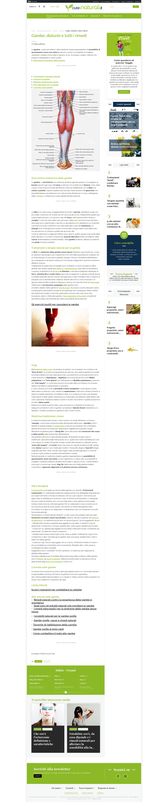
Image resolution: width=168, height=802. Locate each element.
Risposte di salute (111, 16)
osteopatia (37, 490)
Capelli (82, 676)
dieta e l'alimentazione (67, 269)
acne (47, 437)
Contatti (69, 788)
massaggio (94, 282)
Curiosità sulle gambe (43, 88)
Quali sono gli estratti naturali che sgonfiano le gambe (64, 605)
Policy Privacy (87, 793)
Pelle (82, 680)
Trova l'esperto (78, 16)
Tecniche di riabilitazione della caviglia (55, 624)
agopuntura (59, 426)
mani (76, 220)
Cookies (100, 793)
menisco (40, 196)
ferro (57, 271)
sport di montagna (54, 562)
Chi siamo (55, 788)
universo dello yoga (43, 369)
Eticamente (115, 1)
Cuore (82, 683)
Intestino (58, 683)
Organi (46, 661)
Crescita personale (127, 1)
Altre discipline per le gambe (46, 85)
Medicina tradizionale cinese (45, 82)
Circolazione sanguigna (38, 676)
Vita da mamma (105, 1)
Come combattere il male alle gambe (54, 633)
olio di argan (64, 288)
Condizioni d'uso (71, 793)
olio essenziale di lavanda (74, 296)
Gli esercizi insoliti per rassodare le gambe (55, 304)
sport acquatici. (54, 559)
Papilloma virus (35, 680)
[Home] (84, 8)
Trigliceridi (33, 683)
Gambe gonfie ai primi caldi (48, 629)
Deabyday (96, 1)
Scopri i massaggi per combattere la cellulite (56, 589)
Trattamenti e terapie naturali (46, 77)
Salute (38, 661)
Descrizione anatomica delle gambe (49, 61)
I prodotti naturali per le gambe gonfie (55, 616)
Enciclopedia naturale (57, 16)
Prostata (58, 680)
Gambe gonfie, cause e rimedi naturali (55, 620)
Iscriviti (52, 6)
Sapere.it (138, 1)
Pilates (40, 559)
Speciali (94, 16)
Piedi (56, 676)
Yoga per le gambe (41, 79)
